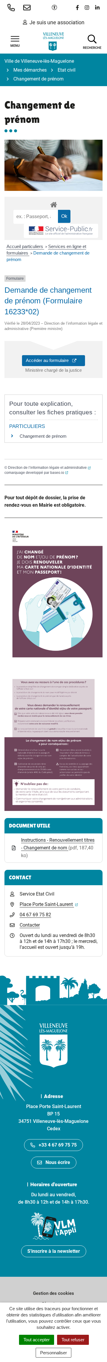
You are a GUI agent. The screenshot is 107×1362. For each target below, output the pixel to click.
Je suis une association (56, 22)
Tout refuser (73, 1339)
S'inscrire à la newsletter (53, 1251)
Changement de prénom (43, 436)
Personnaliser (53, 1352)
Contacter (30, 925)
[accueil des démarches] (53, 203)
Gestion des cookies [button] (53, 1293)
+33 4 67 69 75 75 (58, 1145)
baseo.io (59, 473)
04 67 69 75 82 (35, 914)
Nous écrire (57, 1162)
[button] (12, 7)
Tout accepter (36, 1339)
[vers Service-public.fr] (61, 231)
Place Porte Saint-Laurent (49, 904)
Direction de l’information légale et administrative (49, 468)
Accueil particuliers (25, 246)
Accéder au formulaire (55, 360)
